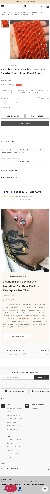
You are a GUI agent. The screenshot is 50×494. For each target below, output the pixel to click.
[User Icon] (42, 6)
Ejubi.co (39, 482)
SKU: (2, 80)
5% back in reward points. (25, 2)
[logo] (25, 6)
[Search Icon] (9, 6)
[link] (5, 23)
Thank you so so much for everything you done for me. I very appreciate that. (22, 286)
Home (3, 12)
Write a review (25, 199)
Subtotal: (4, 108)
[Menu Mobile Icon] (2, 6)
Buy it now (25, 123)
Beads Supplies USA (8, 65)
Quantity (4, 98)
